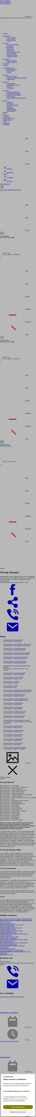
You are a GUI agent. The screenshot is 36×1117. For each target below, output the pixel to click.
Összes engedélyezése (18, 1107)
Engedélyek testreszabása (18, 1112)
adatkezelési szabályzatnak (21, 1098)
